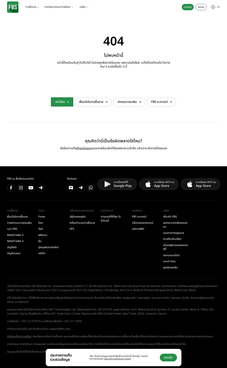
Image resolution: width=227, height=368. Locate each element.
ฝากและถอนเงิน (127, 102)
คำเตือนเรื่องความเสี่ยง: (19, 336)
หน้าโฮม (60, 102)
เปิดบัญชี (188, 7)
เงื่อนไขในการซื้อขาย (91, 102)
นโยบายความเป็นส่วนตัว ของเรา (117, 358)
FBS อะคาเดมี (159, 102)
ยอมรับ (168, 357)
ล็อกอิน (201, 7)
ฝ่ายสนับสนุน (84, 148)
